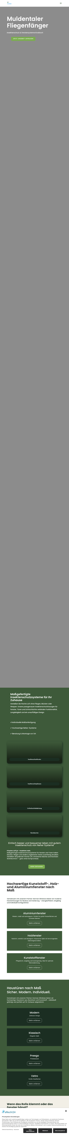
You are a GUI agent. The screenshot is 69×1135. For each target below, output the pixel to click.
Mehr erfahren (36, 866)
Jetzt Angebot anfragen (23, 38)
